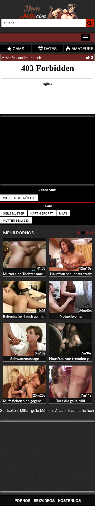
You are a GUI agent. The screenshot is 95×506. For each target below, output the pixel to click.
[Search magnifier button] (90, 23)
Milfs (63, 213)
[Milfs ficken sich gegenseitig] (24, 382)
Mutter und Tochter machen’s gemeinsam (36, 273)
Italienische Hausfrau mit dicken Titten (34, 316)
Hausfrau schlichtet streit (71, 273)
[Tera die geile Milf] (70, 382)
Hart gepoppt (41, 213)
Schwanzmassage (24, 358)
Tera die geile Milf (70, 400)
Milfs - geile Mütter (19, 198)
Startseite (8, 410)
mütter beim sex (16, 220)
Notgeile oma (71, 316)
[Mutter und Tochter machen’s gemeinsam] (24, 254)
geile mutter (13, 213)
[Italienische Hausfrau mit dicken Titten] (24, 297)
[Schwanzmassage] (24, 339)
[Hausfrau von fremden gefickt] (70, 339)
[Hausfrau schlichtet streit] (70, 254)
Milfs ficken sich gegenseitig (26, 400)
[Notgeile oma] (70, 297)
